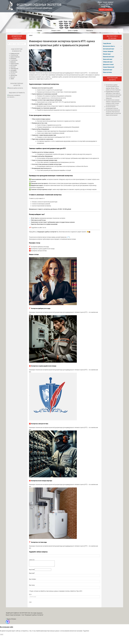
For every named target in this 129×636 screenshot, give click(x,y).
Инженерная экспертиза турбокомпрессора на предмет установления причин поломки (52, 239)
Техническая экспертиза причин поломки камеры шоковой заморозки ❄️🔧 (49, 237)
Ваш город (32, 585)
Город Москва (107, 43)
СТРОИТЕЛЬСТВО (14, 55)
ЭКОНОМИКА (13, 70)
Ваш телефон (32, 579)
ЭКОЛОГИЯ (12, 67)
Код (33, 559)
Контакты (89, 30)
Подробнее (86, 631)
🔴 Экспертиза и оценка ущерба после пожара (41, 248)
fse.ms (44, 227)
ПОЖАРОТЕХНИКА (14, 63)
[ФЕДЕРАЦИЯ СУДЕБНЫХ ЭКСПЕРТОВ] (9, 10)
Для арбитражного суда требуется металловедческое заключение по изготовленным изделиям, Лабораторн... (113, 95)
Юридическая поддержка (17, 37)
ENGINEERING (13, 58)
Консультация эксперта (112, 79)
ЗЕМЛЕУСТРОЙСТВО (15, 57)
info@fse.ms (105, 6)
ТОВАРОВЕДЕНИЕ (14, 68)
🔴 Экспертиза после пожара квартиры (40, 480)
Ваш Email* (32, 569)
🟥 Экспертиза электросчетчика (38, 250)
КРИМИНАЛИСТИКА (14, 53)
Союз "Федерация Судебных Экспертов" (32, 615)
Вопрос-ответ (56, 30)
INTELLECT (12, 77)
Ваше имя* (32, 573)
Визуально (31, 559)
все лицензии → (11, 97)
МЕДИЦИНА (13, 62)
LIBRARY (31, 35)
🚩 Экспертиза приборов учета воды (39, 246)
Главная (39, 30)
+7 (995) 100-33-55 (106, 4)
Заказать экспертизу (105, 10)
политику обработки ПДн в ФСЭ (73, 591)
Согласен (2, 634)
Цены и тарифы (73, 30)
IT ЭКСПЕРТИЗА (13, 60)
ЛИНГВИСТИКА (13, 72)
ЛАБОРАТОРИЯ (13, 75)
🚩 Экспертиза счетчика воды (38, 542)
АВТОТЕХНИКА (13, 65)
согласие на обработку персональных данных (46, 591)
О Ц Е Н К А (12, 73)
